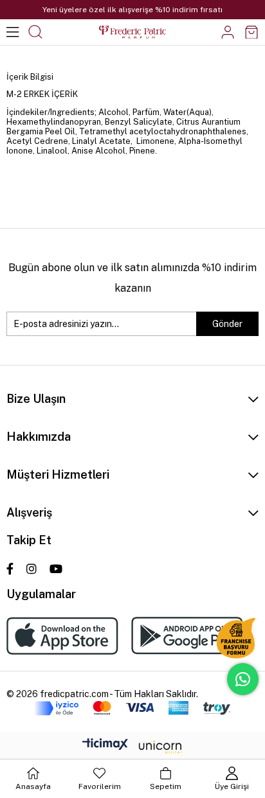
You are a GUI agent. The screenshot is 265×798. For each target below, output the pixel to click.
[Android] (187, 636)
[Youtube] (56, 568)
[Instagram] (31, 568)
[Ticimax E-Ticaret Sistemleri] (132, 747)
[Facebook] (10, 568)
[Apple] (62, 636)
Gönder (227, 324)
